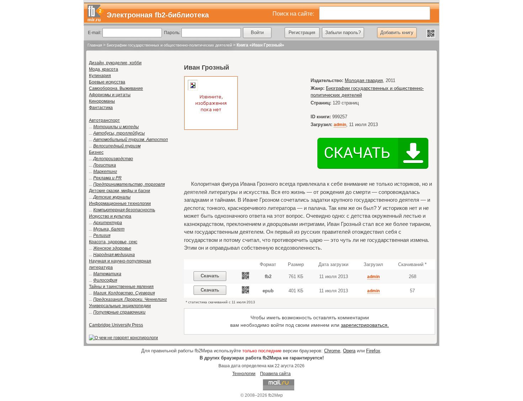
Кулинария (100, 75)
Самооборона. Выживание (116, 88)
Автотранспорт (104, 120)
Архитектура (107, 222)
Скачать (210, 275)
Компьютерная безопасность (124, 209)
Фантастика (101, 107)
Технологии (243, 373)
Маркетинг (105, 171)
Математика (107, 273)
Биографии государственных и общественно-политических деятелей (169, 45)
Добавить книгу (396, 32)
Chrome (332, 350)
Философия (105, 280)
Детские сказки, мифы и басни (119, 190)
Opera (349, 350)
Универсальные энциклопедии (120, 305)
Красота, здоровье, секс (113, 241)
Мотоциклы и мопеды (116, 126)
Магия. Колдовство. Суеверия (124, 293)
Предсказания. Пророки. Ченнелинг (130, 299)
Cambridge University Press (116, 325)
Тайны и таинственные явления (121, 286)
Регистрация (302, 32)
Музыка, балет (109, 229)
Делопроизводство (113, 158)
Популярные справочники (119, 312)
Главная (95, 45)
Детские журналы (112, 197)
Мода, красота (103, 69)
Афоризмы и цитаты (110, 94)
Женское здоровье (112, 248)
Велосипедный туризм (117, 145)
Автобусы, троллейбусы (119, 133)
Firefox (373, 350)
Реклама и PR (107, 177)
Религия (101, 235)
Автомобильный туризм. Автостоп (130, 139)
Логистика (104, 165)
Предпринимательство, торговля (129, 184)
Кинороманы (102, 101)
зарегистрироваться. (365, 325)
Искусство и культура (110, 216)
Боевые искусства (107, 82)
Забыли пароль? (343, 32)
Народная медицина (114, 254)
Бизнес (96, 152)
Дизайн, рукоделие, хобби (115, 62)
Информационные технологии (120, 203)
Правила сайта (275, 373)
